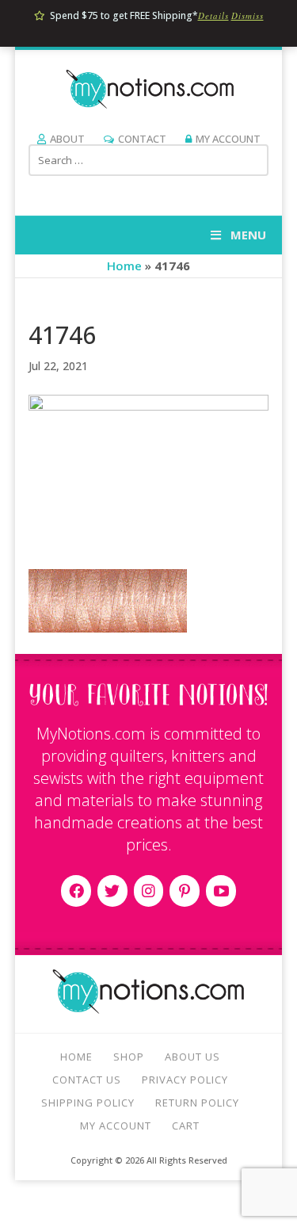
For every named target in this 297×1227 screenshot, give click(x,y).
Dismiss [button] (247, 15)
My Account (228, 139)
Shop (128, 1056)
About (67, 139)
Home (124, 265)
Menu (248, 235)
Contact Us (86, 1079)
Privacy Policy (185, 1079)
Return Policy (197, 1102)
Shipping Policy (88, 1102)
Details (213, 15)
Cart (186, 1125)
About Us (192, 1056)
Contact (142, 139)
